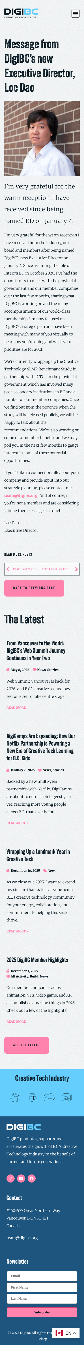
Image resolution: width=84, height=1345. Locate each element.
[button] (75, 13)
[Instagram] (10, 1178)
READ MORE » (17, 708)
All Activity (19, 976)
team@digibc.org (21, 495)
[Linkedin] (21, 1178)
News (41, 670)
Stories (52, 670)
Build (34, 976)
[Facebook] (32, 1178)
